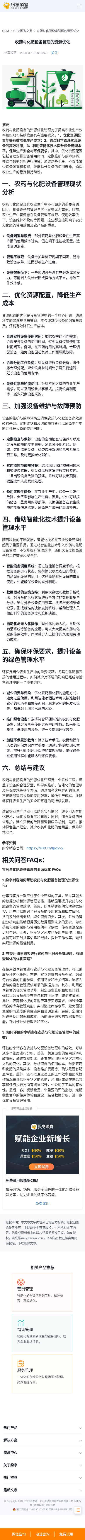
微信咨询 (19, 1534)
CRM (5, 31)
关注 (54, 53)
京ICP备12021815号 (61, 1509)
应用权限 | (40, 1505)
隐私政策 (50, 1505)
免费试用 (66, 1534)
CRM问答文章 (22, 31)
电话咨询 (42, 1534)
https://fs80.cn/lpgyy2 (45, 848)
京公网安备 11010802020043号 (34, 1509)
